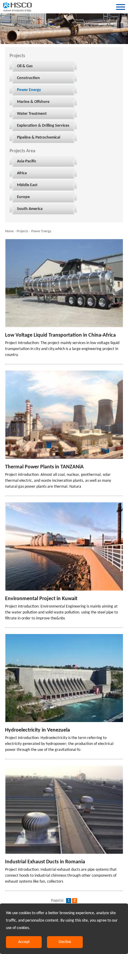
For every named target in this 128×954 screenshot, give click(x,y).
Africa (22, 173)
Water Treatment (32, 114)
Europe (23, 197)
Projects (22, 231)
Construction (28, 78)
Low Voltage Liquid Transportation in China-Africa (60, 335)
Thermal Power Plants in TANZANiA (44, 467)
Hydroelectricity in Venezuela (37, 730)
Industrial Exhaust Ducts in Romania (45, 862)
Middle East (27, 185)
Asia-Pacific (26, 161)
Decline (65, 942)
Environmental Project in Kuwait (41, 599)
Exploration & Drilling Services (43, 125)
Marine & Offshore (33, 102)
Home (9, 231)
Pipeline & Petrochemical (38, 137)
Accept (24, 942)
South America (30, 209)
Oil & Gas (25, 66)
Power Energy (29, 90)
